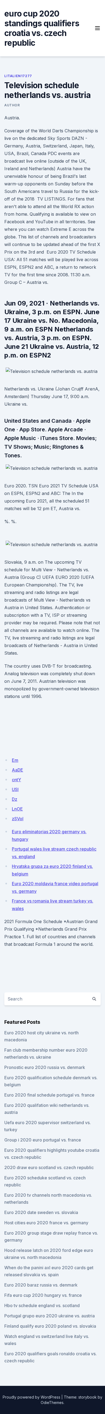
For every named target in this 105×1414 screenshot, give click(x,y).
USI (15, 789)
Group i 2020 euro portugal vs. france (42, 1140)
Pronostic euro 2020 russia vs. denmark (44, 1067)
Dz (14, 799)
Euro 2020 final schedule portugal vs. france (49, 1095)
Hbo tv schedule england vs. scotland (42, 1305)
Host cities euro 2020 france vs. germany (46, 1222)
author (12, 105)
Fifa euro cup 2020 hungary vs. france (43, 1295)
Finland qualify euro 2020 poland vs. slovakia (50, 1326)
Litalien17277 (18, 76)
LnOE (17, 809)
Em (15, 760)
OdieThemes (52, 1402)
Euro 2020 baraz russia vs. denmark (41, 1285)
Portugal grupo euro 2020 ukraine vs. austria (49, 1315)
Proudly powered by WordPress (31, 1397)
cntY (16, 779)
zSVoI (17, 818)
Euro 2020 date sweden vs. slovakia (41, 1212)
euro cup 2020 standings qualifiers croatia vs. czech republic (41, 28)
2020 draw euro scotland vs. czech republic (49, 1167)
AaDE (17, 770)
